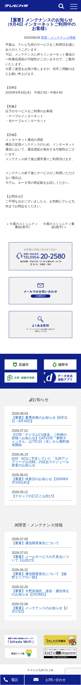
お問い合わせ (55, 680)
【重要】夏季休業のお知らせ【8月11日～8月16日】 (39, 419)
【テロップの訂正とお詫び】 (34, 496)
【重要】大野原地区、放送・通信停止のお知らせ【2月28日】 (40, 592)
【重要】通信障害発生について (35, 543)
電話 (14, 680)
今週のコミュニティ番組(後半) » (58, 225)
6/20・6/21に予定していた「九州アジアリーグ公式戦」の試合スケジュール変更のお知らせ (40, 462)
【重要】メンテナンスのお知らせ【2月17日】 (40, 609)
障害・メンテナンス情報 (58, 37)
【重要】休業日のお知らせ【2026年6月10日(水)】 (40, 480)
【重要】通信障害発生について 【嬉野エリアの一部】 (39, 575)
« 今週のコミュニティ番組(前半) (22, 225)
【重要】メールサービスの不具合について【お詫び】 (40, 558)
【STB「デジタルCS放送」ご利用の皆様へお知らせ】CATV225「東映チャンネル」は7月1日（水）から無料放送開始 (40, 440)
